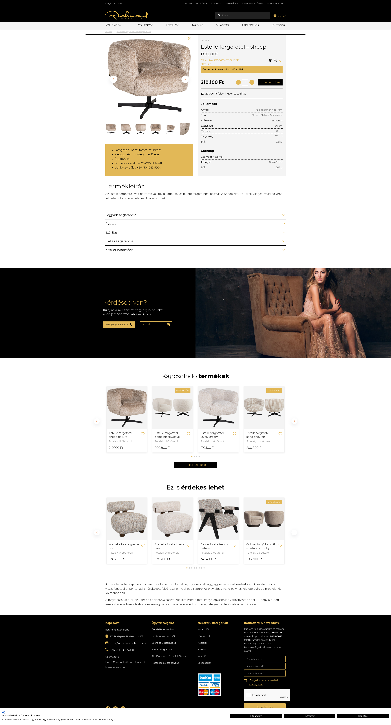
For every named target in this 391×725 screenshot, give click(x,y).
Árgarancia (122, 159)
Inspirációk (232, 3)
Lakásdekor (250, 25)
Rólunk (188, 3)
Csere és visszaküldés (164, 642)
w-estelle (277, 120)
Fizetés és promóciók (163, 636)
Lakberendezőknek (252, 3)
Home (108, 31)
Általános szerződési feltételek (169, 656)
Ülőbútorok (144, 25)
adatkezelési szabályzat (105, 719)
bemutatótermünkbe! (146, 150)
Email (146, 324)
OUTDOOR (279, 25)
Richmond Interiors (126, 15)
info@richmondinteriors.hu (128, 643)
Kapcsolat (216, 3)
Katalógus (201, 3)
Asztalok (172, 25)
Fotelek (205, 40)
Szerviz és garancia (162, 649)
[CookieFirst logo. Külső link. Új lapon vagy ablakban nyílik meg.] (3, 712)
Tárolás (197, 25)
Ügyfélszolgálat (276, 3)
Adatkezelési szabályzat (165, 662)
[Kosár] (284, 15)
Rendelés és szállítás (163, 629)
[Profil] (274, 15)
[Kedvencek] (279, 15)
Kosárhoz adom (270, 82)
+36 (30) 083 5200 (113, 3)
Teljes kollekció (195, 465)
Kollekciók (113, 25)
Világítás (222, 25)
